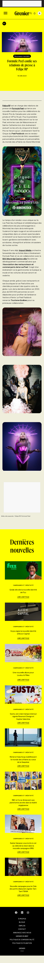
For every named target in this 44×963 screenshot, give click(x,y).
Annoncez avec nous (22, 932)
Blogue (22, 922)
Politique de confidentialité (22, 939)
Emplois (22, 926)
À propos (22, 919)
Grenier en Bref (22, 936)
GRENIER (22, 948)
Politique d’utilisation (22, 943)
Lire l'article (23, 597)
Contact (22, 929)
